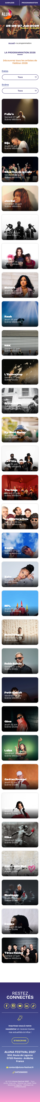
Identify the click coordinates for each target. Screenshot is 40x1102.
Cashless (9, 3)
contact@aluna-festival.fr (21, 1067)
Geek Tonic (31, 1083)
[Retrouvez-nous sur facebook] (6, 1006)
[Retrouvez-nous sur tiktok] (33, 1006)
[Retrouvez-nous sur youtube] (20, 1006)
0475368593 (21, 1072)
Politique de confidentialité (23, 1086)
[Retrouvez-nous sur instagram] (13, 1006)
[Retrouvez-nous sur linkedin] (26, 1006)
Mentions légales (15, 1085)
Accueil (11, 43)
